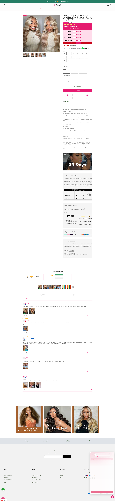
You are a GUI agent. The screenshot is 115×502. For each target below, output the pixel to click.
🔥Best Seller (53, 8)
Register (61, 473)
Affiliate (5, 480)
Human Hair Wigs (21, 8)
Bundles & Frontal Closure (33, 8)
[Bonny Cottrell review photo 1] (25, 328)
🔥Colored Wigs (80, 8)
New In (100, 8)
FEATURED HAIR (88, 8)
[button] (65, 22)
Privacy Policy (35, 482)
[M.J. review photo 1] (25, 385)
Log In (61, 472)
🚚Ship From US (71, 8)
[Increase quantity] (69, 81)
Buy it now (77, 90)
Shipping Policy (35, 477)
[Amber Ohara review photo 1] (25, 311)
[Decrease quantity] (64, 81)
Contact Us (34, 472)
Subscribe (67, 456)
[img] (25, 302)
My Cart (61, 475)
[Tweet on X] (65, 101)
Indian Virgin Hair (21, 12)
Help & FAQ (34, 473)
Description (65, 104)
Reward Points (6, 477)
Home (17, 12)
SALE (95, 8)
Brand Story (6, 472)
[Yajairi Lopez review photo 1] (25, 348)
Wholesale (6, 482)
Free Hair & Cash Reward (8, 479)
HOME (14, 8)
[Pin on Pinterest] (68, 101)
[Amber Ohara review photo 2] (32, 311)
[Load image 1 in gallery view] (41, 33)
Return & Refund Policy (36, 479)
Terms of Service (35, 480)
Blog (4, 484)
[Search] (4, 5)
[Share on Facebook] (67, 101)
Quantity (64, 79)
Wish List (61, 477)
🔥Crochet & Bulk (62, 8)
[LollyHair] (57, 5)
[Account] (108, 5)
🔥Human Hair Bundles (44, 8)
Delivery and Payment (36, 475)
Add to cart (77, 86)
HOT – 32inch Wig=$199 (63, 1)
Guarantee (65, 151)
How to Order (6, 473)
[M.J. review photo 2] (32, 385)
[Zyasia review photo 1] (25, 366)
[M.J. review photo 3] (38, 385)
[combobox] (4, 500)
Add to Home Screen (8, 475)
